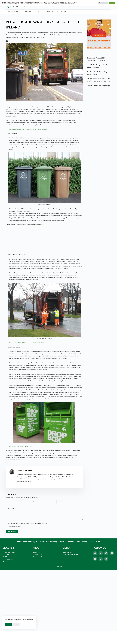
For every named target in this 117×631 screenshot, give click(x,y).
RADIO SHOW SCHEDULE (71, 554)
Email (35, 502)
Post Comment (12, 531)
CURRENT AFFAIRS (9, 552)
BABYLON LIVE (67, 552)
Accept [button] (112, 3)
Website (62, 502)
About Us (49, 11)
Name (9, 502)
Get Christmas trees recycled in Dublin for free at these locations (28, 129)
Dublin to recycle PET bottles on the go (20, 446)
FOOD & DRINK (8, 559)
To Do (39, 11)
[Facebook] (95, 553)
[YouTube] (95, 559)
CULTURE (6, 554)
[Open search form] (110, 11)
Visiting (28, 11)
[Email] (106, 559)
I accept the (14, 526)
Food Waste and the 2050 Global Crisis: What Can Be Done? (26, 342)
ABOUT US (36, 552)
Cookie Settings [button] (103, 3)
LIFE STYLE (6, 561)
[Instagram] (106, 553)
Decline (16, 624)
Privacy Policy (17, 526)
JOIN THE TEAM (38, 556)
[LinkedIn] (112, 553)
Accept (8, 624)
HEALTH (5, 556)
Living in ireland (14, 11)
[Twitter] (100, 553)
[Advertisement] (44, 240)
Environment (33, 41)
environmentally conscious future (15, 459)
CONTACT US (37, 554)
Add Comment (11, 508)
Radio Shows (61, 11)
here (41, 224)
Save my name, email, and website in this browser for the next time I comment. (27, 523)
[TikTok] (100, 559)
